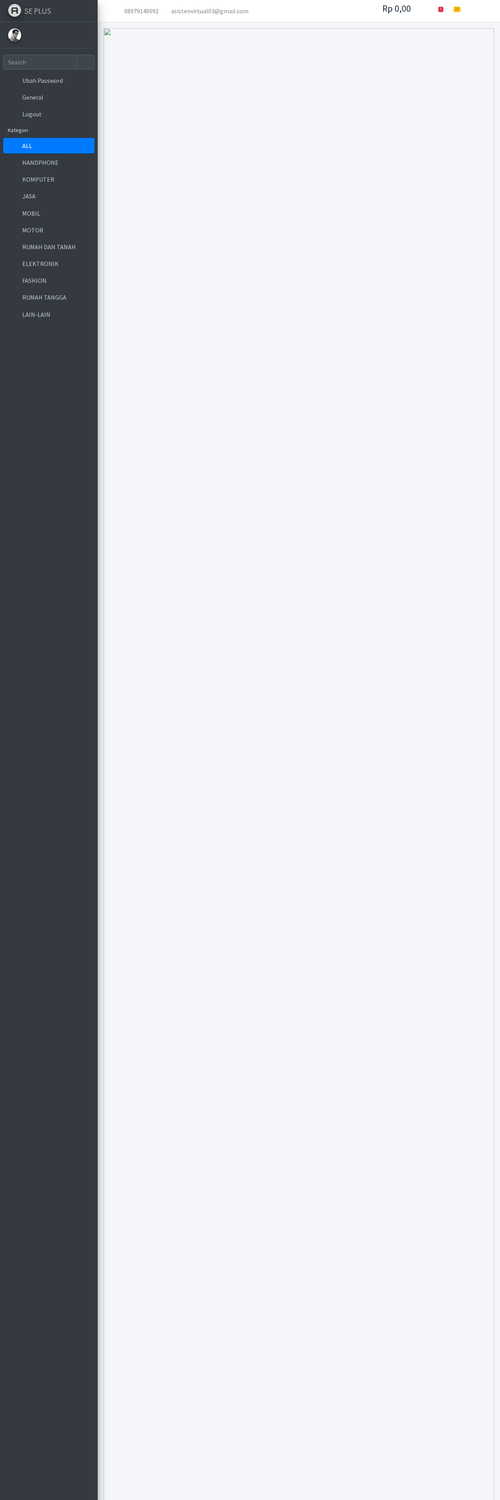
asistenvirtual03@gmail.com (209, 11)
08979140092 (141, 11)
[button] (109, 11)
